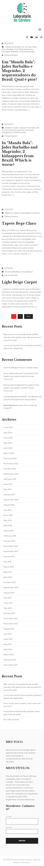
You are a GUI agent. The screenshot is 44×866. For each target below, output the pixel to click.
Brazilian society (11, 128)
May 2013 (8, 608)
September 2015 (11, 551)
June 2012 (8, 639)
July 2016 (7, 510)
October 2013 (10, 582)
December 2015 (11, 546)
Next (29, 316)
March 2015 (9, 567)
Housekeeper (27, 272)
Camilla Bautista (11, 396)
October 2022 (10, 469)
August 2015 (9, 556)
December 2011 (11, 665)
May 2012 (8, 644)
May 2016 (8, 520)
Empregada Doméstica (30, 213)
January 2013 (9, 613)
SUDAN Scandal (19, 132)
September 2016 (11, 500)
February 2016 (10, 536)
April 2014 (8, 577)
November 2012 (11, 624)
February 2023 (10, 458)
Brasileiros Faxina (12, 213)
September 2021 (11, 474)
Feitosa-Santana (11, 55)
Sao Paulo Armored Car (14, 130)
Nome (8, 827)
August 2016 (9, 505)
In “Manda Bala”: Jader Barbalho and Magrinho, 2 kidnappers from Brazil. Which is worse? (20, 154)
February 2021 (10, 479)
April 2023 (8, 448)
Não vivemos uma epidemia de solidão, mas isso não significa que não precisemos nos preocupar (22, 337)
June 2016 (8, 515)
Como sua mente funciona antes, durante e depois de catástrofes (23, 346)
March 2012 (9, 654)
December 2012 (11, 618)
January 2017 (9, 494)
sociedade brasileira (10, 52)
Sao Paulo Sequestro (23, 49)
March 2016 (9, 531)
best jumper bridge (12, 385)
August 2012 (9, 629)
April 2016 (8, 525)
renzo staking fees (12, 373)
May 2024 (8, 432)
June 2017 (8, 484)
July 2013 (7, 598)
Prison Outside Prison (28, 367)
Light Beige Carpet (19, 282)
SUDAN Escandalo (26, 52)
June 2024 (8, 427)
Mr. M (24, 47)
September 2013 (11, 587)
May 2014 (8, 572)
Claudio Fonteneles (13, 47)
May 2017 (8, 489)
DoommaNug (10, 367)
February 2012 (10, 660)
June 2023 (8, 438)
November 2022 (11, 463)
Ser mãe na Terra (11, 719)
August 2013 (9, 593)
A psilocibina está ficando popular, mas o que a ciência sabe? (22, 712)
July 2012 (7, 634)
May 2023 (8, 443)
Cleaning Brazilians (12, 272)
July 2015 (7, 562)
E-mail (8, 816)
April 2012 (8, 649)
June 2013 (8, 603)
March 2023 (9, 453)
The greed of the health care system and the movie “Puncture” (21, 376)
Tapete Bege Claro (19, 223)
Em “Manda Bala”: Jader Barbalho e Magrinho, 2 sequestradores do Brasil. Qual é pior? (19, 71)
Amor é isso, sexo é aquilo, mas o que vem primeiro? (22, 704)
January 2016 (9, 541)
